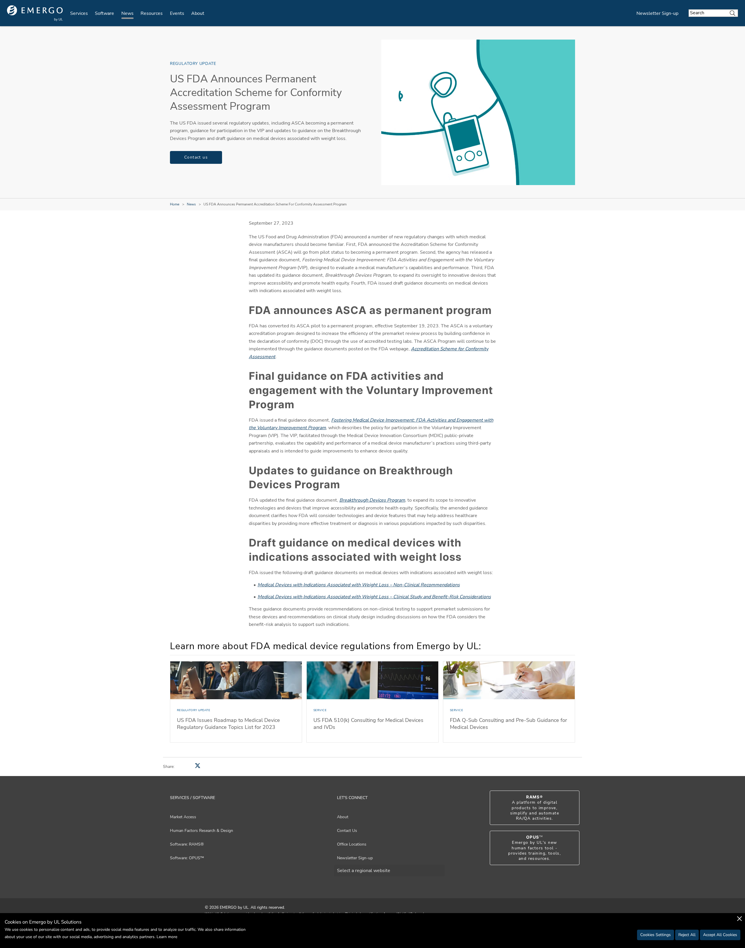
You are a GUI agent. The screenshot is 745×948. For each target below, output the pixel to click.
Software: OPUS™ (187, 858)
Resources (152, 13)
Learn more (167, 937)
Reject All (687, 935)
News (127, 13)
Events (177, 13)
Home (174, 204)
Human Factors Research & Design (201, 830)
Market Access (183, 817)
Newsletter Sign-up (657, 13)
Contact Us (347, 830)
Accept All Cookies (720, 935)
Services (79, 13)
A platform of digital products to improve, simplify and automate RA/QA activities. (534, 807)
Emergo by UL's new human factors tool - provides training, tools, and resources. (534, 848)
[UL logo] (35, 13)
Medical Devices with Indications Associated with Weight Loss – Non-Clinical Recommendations (359, 585)
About (197, 13)
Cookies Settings (655, 935)
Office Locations (351, 844)
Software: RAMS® (187, 844)
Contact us (196, 157)
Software (104, 13)
